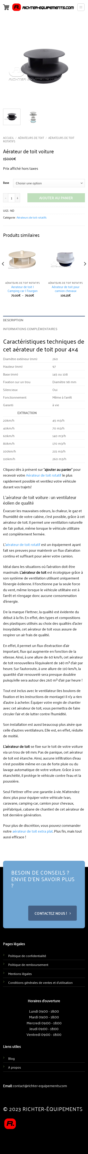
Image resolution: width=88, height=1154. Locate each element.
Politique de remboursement (28, 964)
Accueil (8, 137)
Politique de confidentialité (27, 956)
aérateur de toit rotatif (22, 544)
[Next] (84, 272)
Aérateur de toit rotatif (43, 475)
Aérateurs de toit (31, 137)
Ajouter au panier (56, 197)
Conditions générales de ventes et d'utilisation (40, 982)
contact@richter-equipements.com (40, 1085)
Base (6, 182)
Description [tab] (13, 320)
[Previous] (3, 272)
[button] (6, 7)
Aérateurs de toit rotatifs (31, 217)
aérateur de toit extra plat (32, 831)
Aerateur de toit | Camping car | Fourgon (22, 289)
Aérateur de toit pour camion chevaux (65, 289)
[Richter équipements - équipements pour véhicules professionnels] (43, 7)
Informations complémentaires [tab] (30, 329)
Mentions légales (20, 973)
